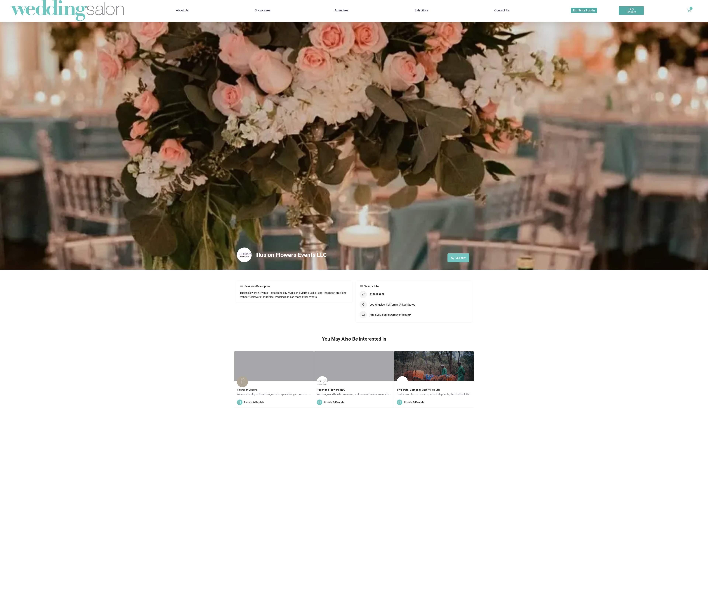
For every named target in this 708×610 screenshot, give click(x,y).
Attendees (341, 10)
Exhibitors (421, 10)
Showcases (262, 10)
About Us (182, 10)
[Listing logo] (244, 255)
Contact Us (502, 10)
